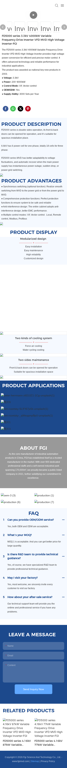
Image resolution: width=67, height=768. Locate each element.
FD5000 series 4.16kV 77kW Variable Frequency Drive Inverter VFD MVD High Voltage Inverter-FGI (48, 743)
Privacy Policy (48, 761)
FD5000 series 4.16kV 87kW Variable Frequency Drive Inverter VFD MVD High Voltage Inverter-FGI (17, 743)
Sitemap (35, 761)
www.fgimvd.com (20, 761)
